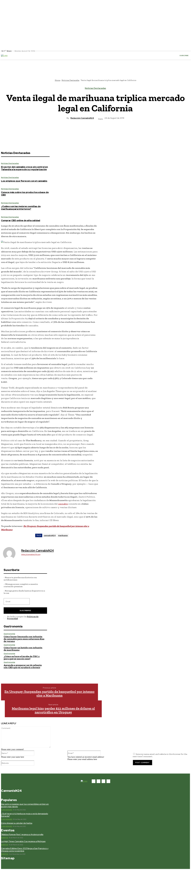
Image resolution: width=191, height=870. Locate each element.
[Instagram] (42, 51)
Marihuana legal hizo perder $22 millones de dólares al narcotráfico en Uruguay (53, 710)
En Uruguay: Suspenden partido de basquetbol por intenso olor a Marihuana (49, 693)
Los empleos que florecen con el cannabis (24, 181)
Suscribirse (25, 610)
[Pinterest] (100, 129)
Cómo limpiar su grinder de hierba (16, 823)
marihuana (63, 535)
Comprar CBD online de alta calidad (20, 220)
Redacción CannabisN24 (82, 118)
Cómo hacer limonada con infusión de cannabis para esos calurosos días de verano (24, 639)
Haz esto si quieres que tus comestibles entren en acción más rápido (25, 805)
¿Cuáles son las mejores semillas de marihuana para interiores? (21, 207)
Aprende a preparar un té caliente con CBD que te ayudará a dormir (23, 666)
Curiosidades (6, 810)
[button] (46, 55)
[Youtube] (48, 51)
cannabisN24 (50, 535)
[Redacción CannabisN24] (11, 553)
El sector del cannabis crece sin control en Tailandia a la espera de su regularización (24, 168)
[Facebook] (39, 51)
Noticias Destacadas (95, 88)
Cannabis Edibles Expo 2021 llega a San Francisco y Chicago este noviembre (24, 849)
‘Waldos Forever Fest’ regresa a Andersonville (22, 834)
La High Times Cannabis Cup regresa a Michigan (23, 841)
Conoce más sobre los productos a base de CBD (25, 193)
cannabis (63, 503)
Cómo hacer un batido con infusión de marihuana (23, 648)
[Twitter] (45, 51)
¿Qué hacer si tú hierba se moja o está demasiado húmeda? (24, 814)
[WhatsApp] (109, 129)
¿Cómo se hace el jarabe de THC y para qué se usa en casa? (22, 657)
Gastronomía (9, 634)
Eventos (4, 838)
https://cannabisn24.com (30, 554)
